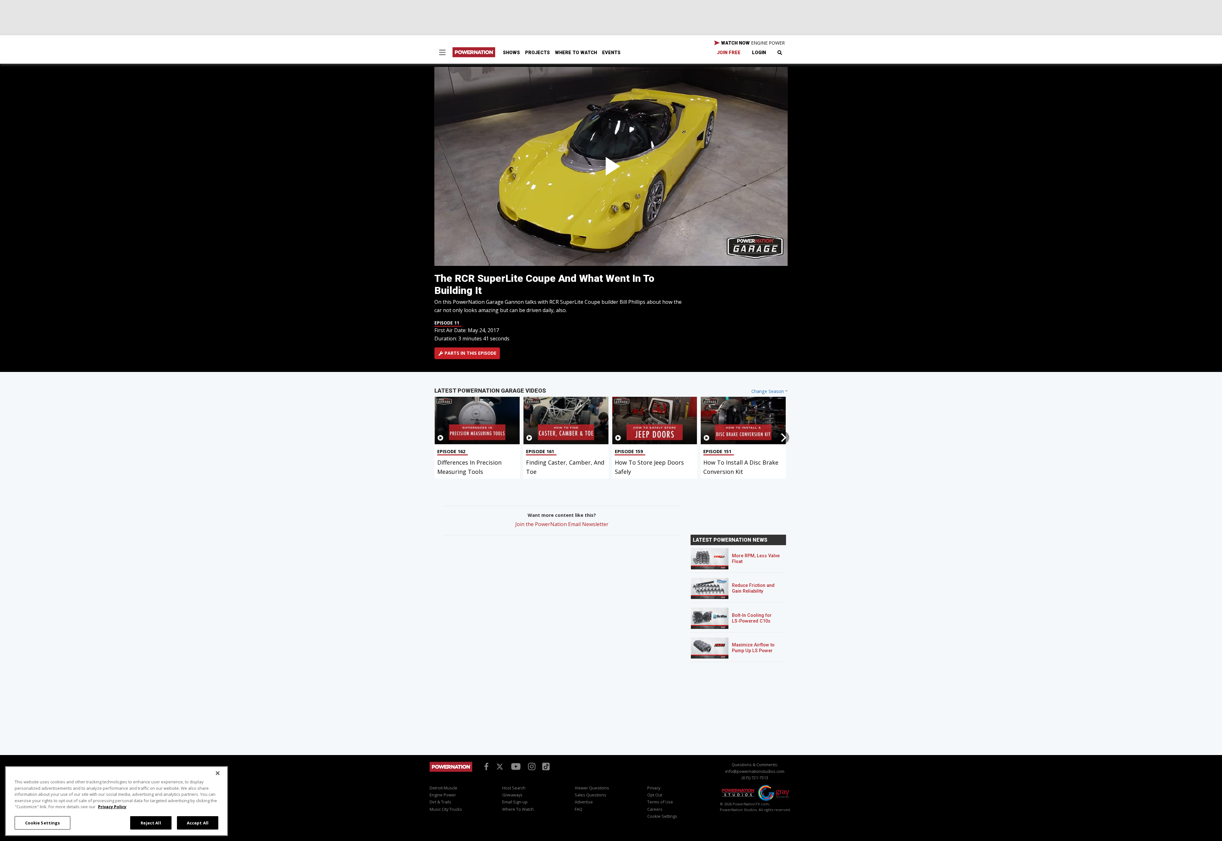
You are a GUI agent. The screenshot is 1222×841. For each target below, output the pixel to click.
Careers (655, 809)
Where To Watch (576, 52)
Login (759, 52)
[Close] (218, 773)
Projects (537, 52)
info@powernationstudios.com (754, 771)
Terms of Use (660, 802)
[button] (442, 53)
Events (611, 52)
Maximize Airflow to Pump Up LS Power (753, 647)
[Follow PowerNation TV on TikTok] (545, 765)
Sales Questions (590, 795)
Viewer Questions (592, 788)
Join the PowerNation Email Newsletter (561, 524)
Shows (511, 52)
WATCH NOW (752, 43)
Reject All (151, 822)
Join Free (729, 52)
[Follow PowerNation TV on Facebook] (485, 765)
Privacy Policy (112, 806)
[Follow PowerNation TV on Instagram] (531, 765)
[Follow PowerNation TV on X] (500, 767)
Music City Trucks (446, 809)
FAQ (578, 809)
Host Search (513, 788)
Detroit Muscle (443, 788)
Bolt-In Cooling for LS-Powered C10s (752, 618)
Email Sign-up (515, 802)
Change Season (767, 391)
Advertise (584, 802)
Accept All (197, 822)
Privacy (653, 788)
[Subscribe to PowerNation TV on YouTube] (516, 766)
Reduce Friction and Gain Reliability (753, 588)
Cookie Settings (42, 822)
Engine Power (443, 795)
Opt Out (654, 795)
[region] (116, 801)
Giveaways (512, 795)
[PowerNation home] (451, 772)
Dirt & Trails (440, 802)
